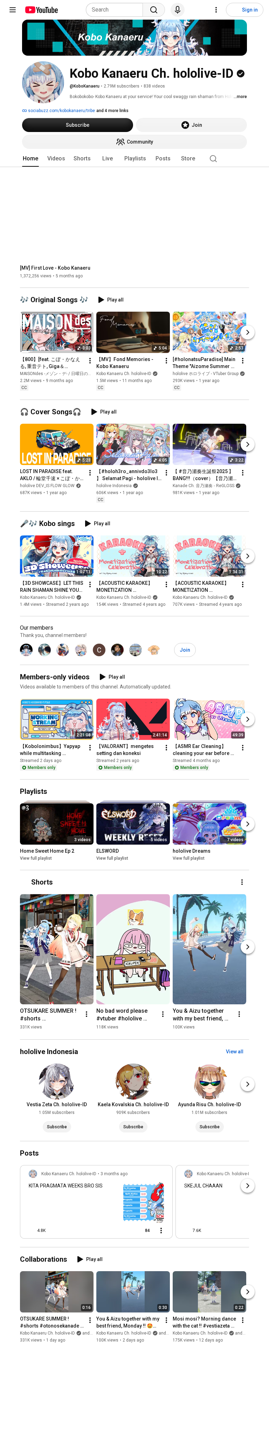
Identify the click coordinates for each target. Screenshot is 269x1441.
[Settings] (216, 10)
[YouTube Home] (41, 10)
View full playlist (36, 858)
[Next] (248, 333)
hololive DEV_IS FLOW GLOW (47, 485)
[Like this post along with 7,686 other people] (187, 1230)
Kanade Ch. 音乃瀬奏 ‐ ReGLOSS (203, 485)
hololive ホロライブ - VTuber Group (206, 374)
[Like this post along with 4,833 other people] (31, 1230)
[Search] (154, 10)
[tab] (30, 158)
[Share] (123, 1231)
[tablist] (134, 158)
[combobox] (116, 10)
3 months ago (114, 1173)
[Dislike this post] (54, 1230)
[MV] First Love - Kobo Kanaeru (55, 268)
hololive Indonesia (114, 485)
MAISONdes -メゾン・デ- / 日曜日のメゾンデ (62, 374)
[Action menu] (161, 1231)
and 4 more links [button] (112, 110)
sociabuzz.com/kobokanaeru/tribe (61, 110)
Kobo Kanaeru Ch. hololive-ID (123, 374)
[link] (96, 1204)
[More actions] (90, 361)
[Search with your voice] (178, 10)
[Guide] (12, 10)
